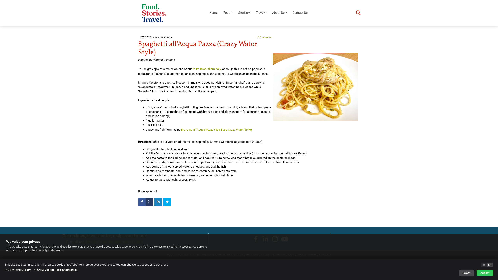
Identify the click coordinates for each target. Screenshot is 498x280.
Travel (260, 13)
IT (484, 264)
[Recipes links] (231, 12)
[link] (227, 12)
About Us (278, 13)
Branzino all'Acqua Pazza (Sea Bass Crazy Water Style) (216, 129)
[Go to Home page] (154, 13)
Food (226, 13)
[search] (358, 12)
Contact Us (300, 13)
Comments (264, 37)
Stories (243, 13)
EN (489, 264)
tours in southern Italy (207, 69)
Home (213, 13)
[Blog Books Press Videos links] (249, 12)
